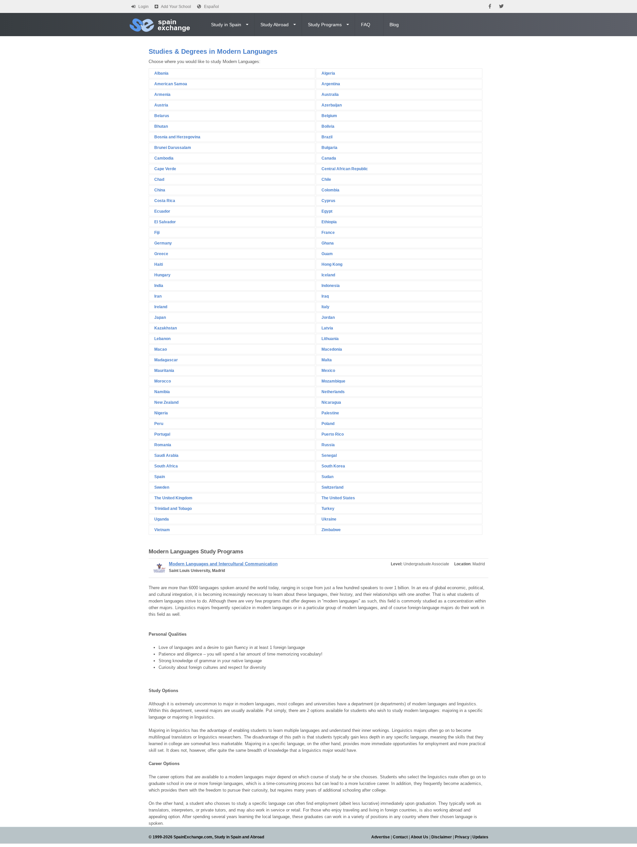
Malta (326, 360)
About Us (419, 837)
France (328, 232)
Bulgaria (329, 147)
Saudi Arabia (166, 455)
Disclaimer (441, 837)
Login (143, 6)
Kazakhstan (165, 328)
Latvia (327, 328)
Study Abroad (274, 24)
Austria (161, 105)
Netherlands (333, 391)
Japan (160, 317)
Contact (400, 837)
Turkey (327, 508)
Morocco (162, 381)
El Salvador (165, 222)
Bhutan (161, 126)
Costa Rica (164, 200)
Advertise (380, 837)
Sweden (161, 487)
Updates (480, 837)
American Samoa (170, 84)
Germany (163, 243)
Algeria (328, 73)
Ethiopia (329, 222)
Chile (326, 179)
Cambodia (164, 158)
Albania (161, 73)
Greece (161, 253)
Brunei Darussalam (172, 147)
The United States (338, 498)
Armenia (162, 94)
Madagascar (166, 360)
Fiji (157, 232)
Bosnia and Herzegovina (177, 137)
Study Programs (325, 24)
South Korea (333, 466)
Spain (159, 476)
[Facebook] (490, 6)
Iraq (325, 296)
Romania (162, 445)
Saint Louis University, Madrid (197, 570)
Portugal (162, 434)
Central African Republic (344, 169)
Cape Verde (165, 169)
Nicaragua (331, 402)
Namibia (162, 391)
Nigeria (161, 413)
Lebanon (162, 338)
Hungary (162, 275)
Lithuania (330, 338)
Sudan (327, 476)
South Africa (166, 466)
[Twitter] (501, 6)
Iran (158, 296)
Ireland (160, 307)
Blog (394, 24)
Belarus (161, 115)
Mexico (328, 370)
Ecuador (162, 211)
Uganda (161, 519)
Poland (327, 423)
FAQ (365, 24)
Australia (330, 94)
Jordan (328, 317)
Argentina (330, 84)
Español (211, 6)
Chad (159, 179)
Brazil (326, 137)
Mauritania (164, 370)
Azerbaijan (331, 105)
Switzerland (332, 487)
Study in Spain (226, 24)
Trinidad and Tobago (173, 508)
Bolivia (327, 126)
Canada (328, 158)
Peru (158, 423)
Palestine (330, 413)
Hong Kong (331, 264)
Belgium (329, 115)
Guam (327, 253)
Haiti (158, 264)
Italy (325, 307)
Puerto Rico (332, 434)
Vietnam (162, 530)
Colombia (330, 190)
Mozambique (333, 381)
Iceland (328, 275)
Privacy (462, 837)
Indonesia (330, 285)
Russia (328, 445)
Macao (160, 349)
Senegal (329, 455)
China (159, 190)
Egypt (326, 211)
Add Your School (176, 6)
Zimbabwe (331, 530)
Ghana (327, 243)
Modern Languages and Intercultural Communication (223, 563)
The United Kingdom (173, 498)
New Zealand (166, 402)
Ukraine (328, 519)
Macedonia (331, 349)
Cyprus (328, 200)
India (158, 285)
